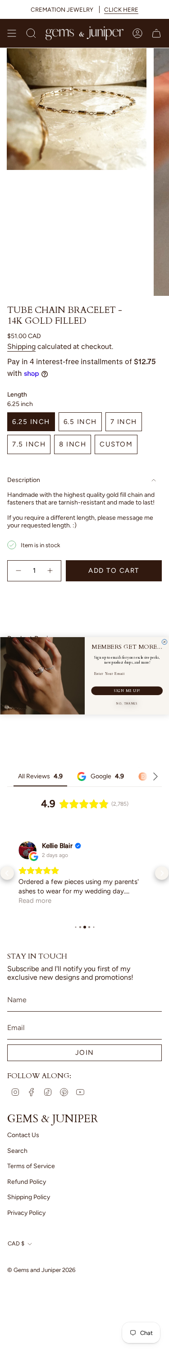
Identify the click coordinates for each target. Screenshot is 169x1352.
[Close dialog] (164, 642)
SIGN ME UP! (127, 690)
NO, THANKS (126, 704)
